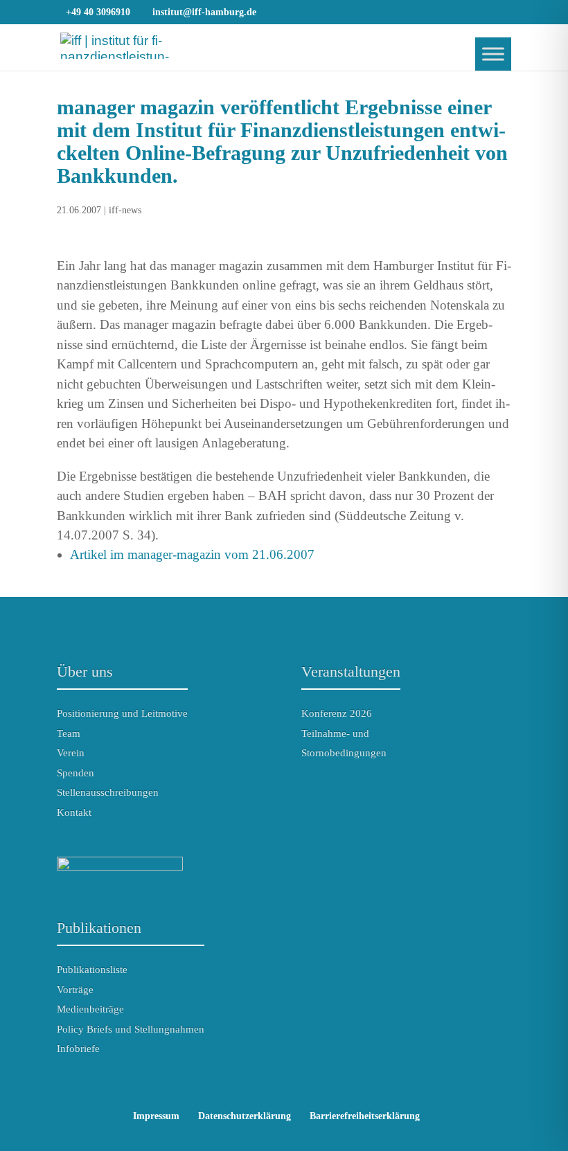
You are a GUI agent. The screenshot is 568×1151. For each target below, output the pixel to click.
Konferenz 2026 (336, 713)
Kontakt (74, 812)
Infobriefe (78, 1048)
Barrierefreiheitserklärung (365, 1116)
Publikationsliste (92, 969)
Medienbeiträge (90, 1009)
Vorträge (75, 989)
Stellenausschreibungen (108, 792)
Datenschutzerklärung (244, 1116)
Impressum (156, 1116)
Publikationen (99, 927)
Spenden (75, 772)
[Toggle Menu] (493, 53)
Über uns (85, 671)
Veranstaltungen (350, 671)
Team (68, 733)
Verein (71, 752)
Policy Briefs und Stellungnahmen (130, 1029)
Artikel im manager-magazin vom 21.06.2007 (192, 554)
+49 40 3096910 (98, 12)
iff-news (125, 210)
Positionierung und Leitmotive (122, 713)
